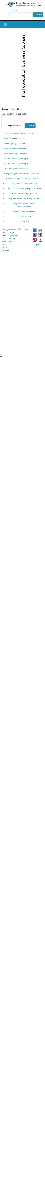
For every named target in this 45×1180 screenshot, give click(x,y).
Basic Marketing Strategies (15, 153)
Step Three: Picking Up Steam (24, 193)
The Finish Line (24, 216)
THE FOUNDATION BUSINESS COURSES (20, 133)
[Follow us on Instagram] (40, 235)
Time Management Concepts (16, 168)
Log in (14, 10)
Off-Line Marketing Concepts (16, 158)
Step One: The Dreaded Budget (25, 183)
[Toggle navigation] (5, 24)
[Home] (21, 4)
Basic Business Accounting (15, 148)
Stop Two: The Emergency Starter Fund (24, 188)
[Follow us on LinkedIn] (35, 230)
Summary (24, 221)
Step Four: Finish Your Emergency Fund (24, 198)
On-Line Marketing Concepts (16, 163)
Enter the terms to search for (14, 114)
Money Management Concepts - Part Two (22, 178)
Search (38, 14)
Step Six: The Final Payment (24, 211)
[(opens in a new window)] (40, 230)
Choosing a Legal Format (14, 143)
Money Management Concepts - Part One (21, 173)
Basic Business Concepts (14, 138)
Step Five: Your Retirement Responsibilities (24, 205)
